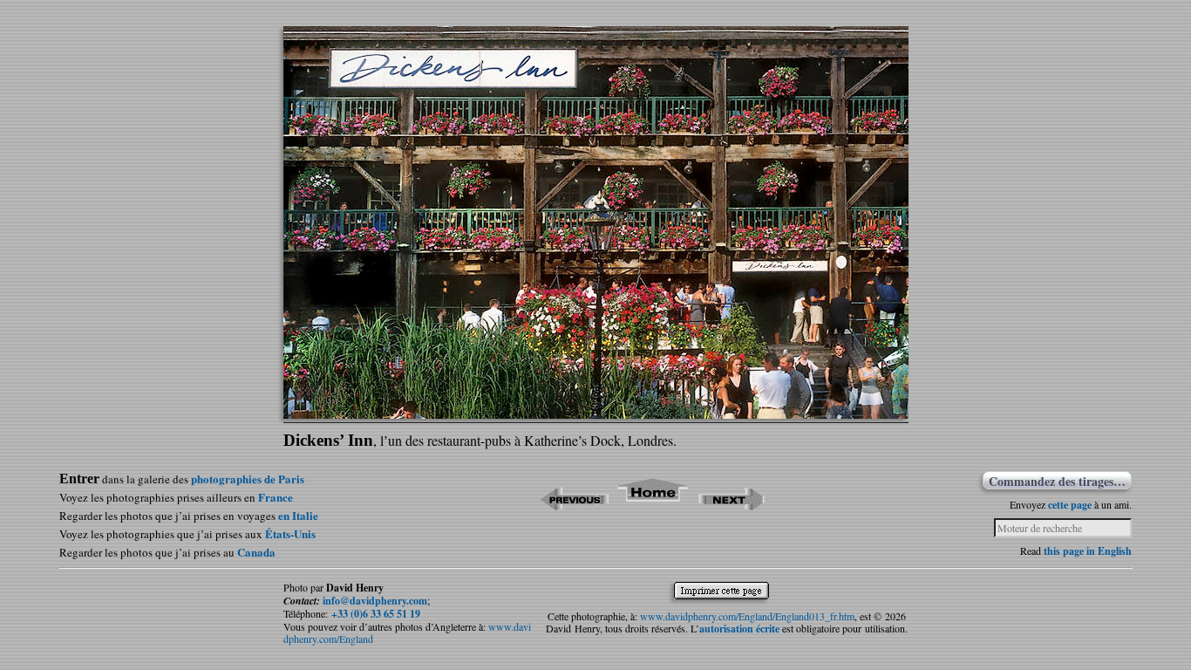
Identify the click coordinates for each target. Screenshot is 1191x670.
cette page (1070, 504)
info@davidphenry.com (375, 600)
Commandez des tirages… (1057, 480)
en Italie (298, 515)
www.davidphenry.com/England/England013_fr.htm (747, 616)
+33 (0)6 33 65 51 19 (375, 613)
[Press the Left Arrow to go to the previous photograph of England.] (574, 505)
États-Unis (290, 533)
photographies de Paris (247, 478)
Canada (256, 552)
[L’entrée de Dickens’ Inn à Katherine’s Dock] (596, 413)
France (275, 497)
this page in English (1088, 551)
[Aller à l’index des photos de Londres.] (653, 505)
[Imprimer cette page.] (726, 595)
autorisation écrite (739, 628)
